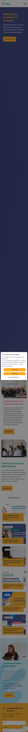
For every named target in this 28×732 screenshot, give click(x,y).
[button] (14, 377)
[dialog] (14, 366)
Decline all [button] (14, 373)
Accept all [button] (15, 369)
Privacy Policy (9, 366)
